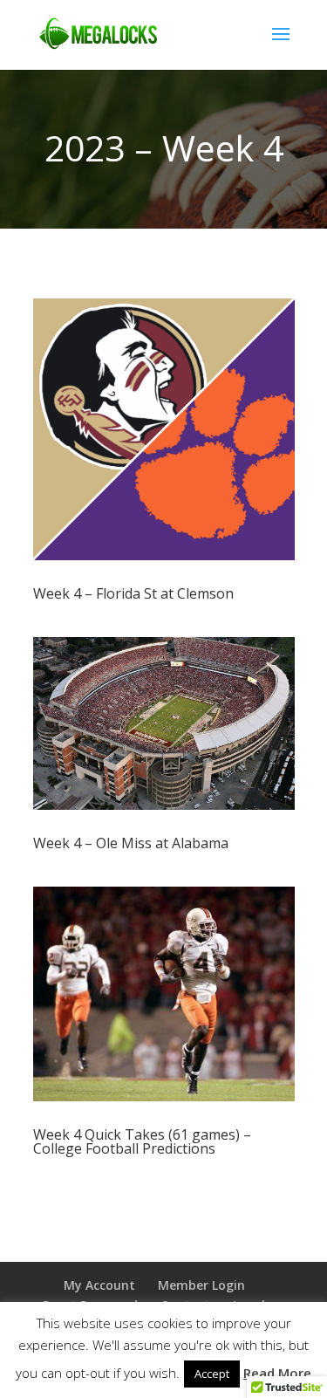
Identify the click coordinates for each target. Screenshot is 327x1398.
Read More (277, 1372)
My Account (99, 1285)
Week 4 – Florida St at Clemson (133, 593)
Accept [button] (211, 1373)
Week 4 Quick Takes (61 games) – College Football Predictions (142, 1141)
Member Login (201, 1285)
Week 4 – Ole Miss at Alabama (130, 843)
